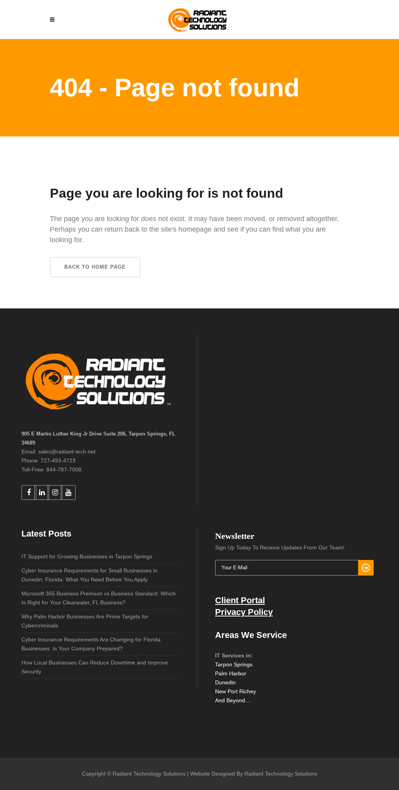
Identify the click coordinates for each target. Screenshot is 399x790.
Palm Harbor (230, 673)
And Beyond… (233, 700)
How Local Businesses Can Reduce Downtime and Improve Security (94, 667)
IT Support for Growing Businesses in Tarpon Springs (86, 556)
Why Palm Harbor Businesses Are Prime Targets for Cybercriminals (84, 621)
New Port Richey (235, 691)
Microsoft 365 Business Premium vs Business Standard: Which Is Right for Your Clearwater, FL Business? (98, 598)
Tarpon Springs (233, 664)
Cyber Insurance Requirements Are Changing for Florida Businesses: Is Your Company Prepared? (91, 644)
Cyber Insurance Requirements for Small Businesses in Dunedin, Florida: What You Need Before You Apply (89, 575)
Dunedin (225, 682)
